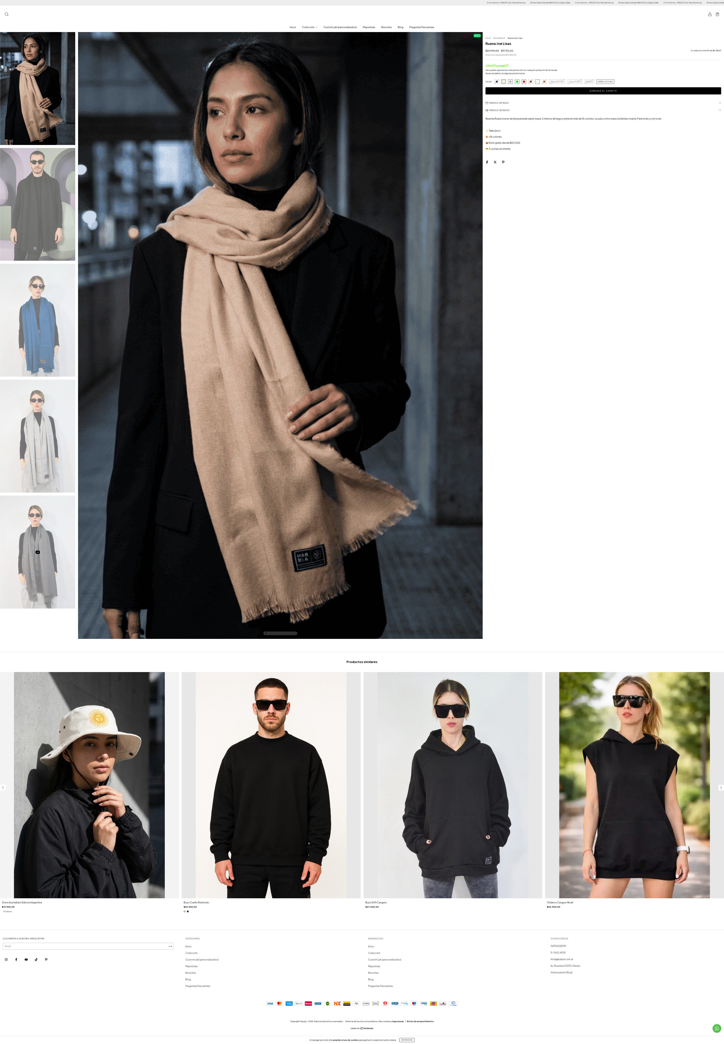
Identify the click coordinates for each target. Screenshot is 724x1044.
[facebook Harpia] (16, 959)
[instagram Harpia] (6, 959)
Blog (400, 27)
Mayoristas (369, 27)
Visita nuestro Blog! (561, 972)
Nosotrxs (386, 27)
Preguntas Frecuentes (421, 27)
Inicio (293, 27)
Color (488, 82)
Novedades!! (499, 38)
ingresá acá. (398, 1021)
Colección (308, 27)
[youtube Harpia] (26, 959)
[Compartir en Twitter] (495, 162)
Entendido (407, 1040)
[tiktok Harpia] (36, 959)
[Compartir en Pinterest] (503, 162)
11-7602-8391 (558, 952)
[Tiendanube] (362, 1028)
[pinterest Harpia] (46, 959)
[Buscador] (6, 14)
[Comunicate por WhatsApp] (717, 1028)
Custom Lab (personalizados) (340, 27)
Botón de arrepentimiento (420, 1021)
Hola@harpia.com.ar (562, 959)
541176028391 (558, 946)
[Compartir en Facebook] (487, 162)
